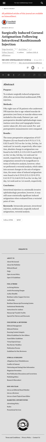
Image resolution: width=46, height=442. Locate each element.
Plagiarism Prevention (14, 370)
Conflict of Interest (13, 364)
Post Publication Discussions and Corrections (22, 374)
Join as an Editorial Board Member (18, 390)
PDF (19, 220)
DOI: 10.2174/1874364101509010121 (30, 63)
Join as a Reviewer (13, 393)
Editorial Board (12, 268)
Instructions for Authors (15, 310)
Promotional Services (14, 410)
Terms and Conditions (13, 437)
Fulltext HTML (8, 220)
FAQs (8, 271)
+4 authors (20, 52)
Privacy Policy (26, 437)
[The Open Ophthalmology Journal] (23, 424)
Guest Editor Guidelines (15, 338)
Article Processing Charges (15, 290)
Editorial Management (14, 326)
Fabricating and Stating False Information (20, 367)
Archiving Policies (13, 287)
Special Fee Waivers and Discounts (18, 316)
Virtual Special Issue (14, 342)
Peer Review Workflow (14, 345)
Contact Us (36, 437)
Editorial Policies (12, 329)
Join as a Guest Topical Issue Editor (18, 396)
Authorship (11, 300)
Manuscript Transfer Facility (16, 313)
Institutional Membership (15, 306)
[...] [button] (30, 49)
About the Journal (13, 262)
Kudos (9, 407)
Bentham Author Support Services (18, 297)
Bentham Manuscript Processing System (20, 303)
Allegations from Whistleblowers (18, 361)
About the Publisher (13, 265)
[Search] (42, 3)
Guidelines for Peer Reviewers (17, 351)
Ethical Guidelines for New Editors (18, 335)
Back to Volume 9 (9, 8)
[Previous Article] (38, 68)
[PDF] (32, 67)
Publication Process (13, 348)
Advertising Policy (13, 403)
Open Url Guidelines (13, 277)
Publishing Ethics (12, 377)
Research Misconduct (14, 380)
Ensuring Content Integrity (15, 332)
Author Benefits (12, 294)
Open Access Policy (13, 274)
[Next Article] (42, 68)
